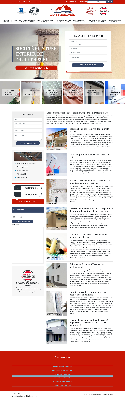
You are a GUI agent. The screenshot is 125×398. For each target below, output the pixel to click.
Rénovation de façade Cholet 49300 (62, 370)
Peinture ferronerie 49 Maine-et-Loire (45, 21)
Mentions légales (108, 394)
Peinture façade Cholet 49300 (62, 374)
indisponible (16, 2)
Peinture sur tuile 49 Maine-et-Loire (10, 21)
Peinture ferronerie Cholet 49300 (62, 381)
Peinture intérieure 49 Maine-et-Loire (63, 21)
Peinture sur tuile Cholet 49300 (62, 385)
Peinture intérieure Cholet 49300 (62, 378)
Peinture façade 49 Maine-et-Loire (80, 21)
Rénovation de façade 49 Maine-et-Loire (97, 21)
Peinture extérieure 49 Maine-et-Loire (27, 21)
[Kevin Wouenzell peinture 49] (62, 11)
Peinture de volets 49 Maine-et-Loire (115, 21)
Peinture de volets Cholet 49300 (62, 366)
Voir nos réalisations (36, 68)
